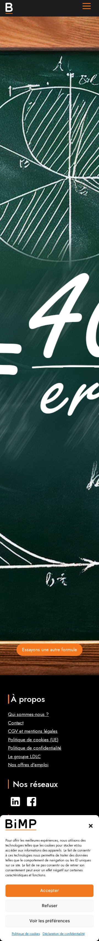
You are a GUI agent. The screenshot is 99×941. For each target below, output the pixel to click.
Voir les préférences (49, 920)
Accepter (49, 890)
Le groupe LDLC (24, 756)
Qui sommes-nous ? (28, 714)
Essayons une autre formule (49, 649)
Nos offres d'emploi (28, 764)
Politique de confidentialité (34, 748)
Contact (15, 723)
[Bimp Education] (9, 8)
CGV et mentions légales (32, 731)
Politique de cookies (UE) (33, 739)
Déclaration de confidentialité (64, 933)
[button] (91, 826)
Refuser (49, 905)
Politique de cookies (26, 933)
